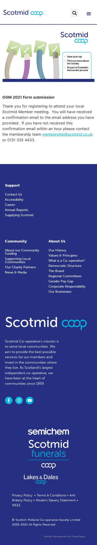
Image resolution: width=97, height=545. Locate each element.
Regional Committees (64, 276)
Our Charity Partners (20, 267)
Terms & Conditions (51, 495)
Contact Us (13, 194)
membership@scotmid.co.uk (67, 134)
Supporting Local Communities (18, 260)
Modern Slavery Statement (56, 500)
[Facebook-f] (8, 400)
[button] (74, 13)
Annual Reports (16, 210)
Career (10, 205)
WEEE (16, 505)
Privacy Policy (22, 495)
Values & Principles (62, 255)
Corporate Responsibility (66, 286)
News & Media (16, 272)
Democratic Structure (64, 266)
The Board (56, 271)
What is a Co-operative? (66, 261)
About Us (56, 241)
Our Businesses (59, 292)
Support (12, 185)
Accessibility (14, 200)
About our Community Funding (22, 252)
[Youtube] (29, 400)
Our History (57, 250)
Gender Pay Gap (60, 281)
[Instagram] (19, 400)
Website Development (55, 536)
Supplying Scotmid (19, 215)
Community (16, 241)
